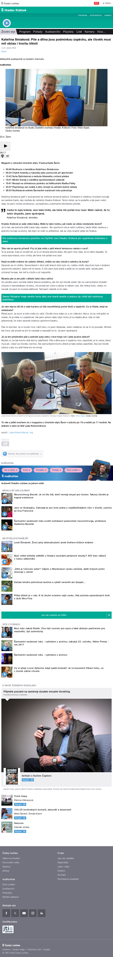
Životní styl (8, 31)
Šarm (4, 51)
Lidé (79, 31)
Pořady (37, 31)
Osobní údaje (19, 949)
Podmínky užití (34, 949)
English (47, 949)
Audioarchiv (96, 15)
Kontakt (62, 875)
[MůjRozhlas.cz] (5, 65)
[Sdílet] (7, 156)
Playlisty (68, 31)
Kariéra (61, 870)
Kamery (108, 15)
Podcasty (7, 893)
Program (82, 15)
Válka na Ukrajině (11, 858)
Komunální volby (10, 862)
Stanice (6, 866)
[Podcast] (2, 156)
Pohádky (40, 470)
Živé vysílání (72, 470)
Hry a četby (9, 470)
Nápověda (63, 862)
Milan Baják (83, 127)
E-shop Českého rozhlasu (19, 685)
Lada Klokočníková (18, 432)
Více (101, 31)
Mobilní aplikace (10, 897)
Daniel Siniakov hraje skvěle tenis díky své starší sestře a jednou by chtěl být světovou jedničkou (53, 298)
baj (31, 432)
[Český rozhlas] (10, 3)
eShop (5, 870)
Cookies (6, 949)
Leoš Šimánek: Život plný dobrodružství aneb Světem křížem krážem (53, 542)
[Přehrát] (5, 146)
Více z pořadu (11, 624)
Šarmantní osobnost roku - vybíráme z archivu (40, 654)
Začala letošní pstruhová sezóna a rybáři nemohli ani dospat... (50, 582)
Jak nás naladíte (66, 858)
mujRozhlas (7, 463)
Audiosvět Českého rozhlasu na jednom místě (22, 483)
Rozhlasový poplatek (68, 879)
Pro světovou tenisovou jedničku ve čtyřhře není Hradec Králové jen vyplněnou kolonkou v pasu (55, 240)
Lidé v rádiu (63, 866)
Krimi (25, 470)
